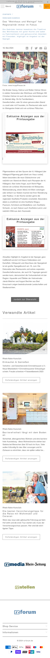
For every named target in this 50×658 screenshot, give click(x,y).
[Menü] (1, 6)
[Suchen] (40, 6)
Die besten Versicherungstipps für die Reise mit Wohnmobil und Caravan (23, 513)
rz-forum (26, 641)
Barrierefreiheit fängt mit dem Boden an (24, 433)
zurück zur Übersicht (25, 299)
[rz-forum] (25, 6)
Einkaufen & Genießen (16, 362)
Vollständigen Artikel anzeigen (21, 380)
